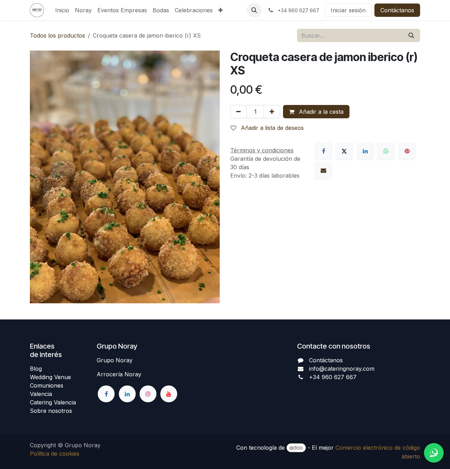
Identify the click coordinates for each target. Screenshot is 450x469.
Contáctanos (397, 10)
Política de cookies (54, 453)
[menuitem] (62, 10)
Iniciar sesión (348, 10)
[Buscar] (411, 35)
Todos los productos (57, 35)
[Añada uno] (272, 111)
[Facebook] (323, 151)
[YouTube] (168, 393)
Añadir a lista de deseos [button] (271, 127)
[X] (344, 151)
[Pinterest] (407, 151)
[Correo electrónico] (323, 170)
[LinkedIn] (365, 151)
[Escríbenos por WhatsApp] (434, 453)
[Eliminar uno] (238, 111)
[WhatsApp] (386, 151)
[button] (254, 10)
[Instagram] (148, 393)
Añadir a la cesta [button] (320, 111)
